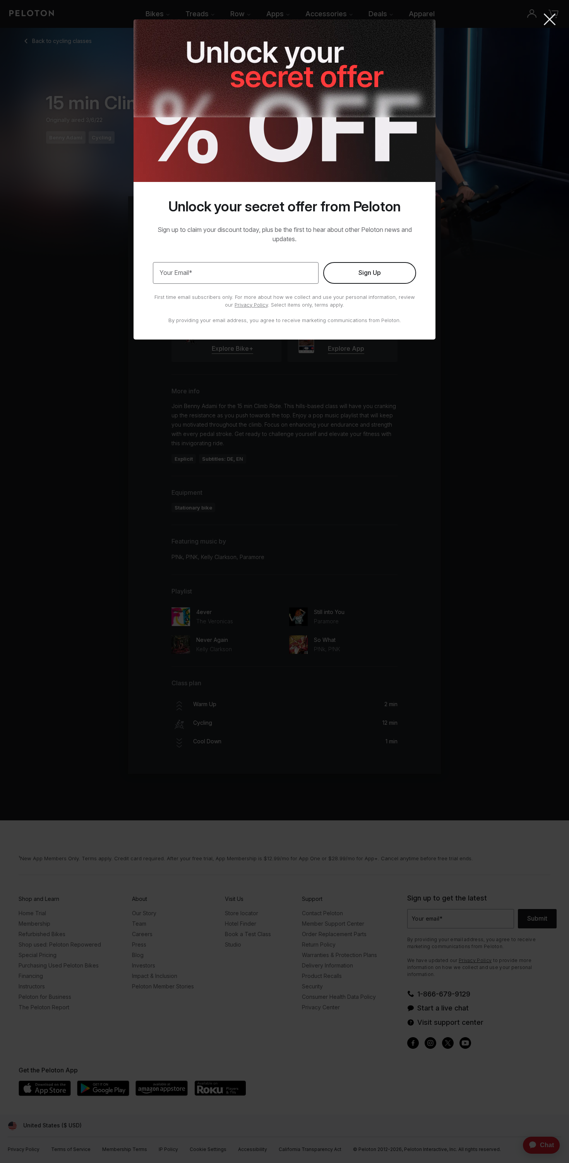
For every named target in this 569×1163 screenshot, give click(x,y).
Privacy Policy (251, 305)
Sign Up (369, 272)
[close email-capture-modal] (549, 20)
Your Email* (175, 272)
